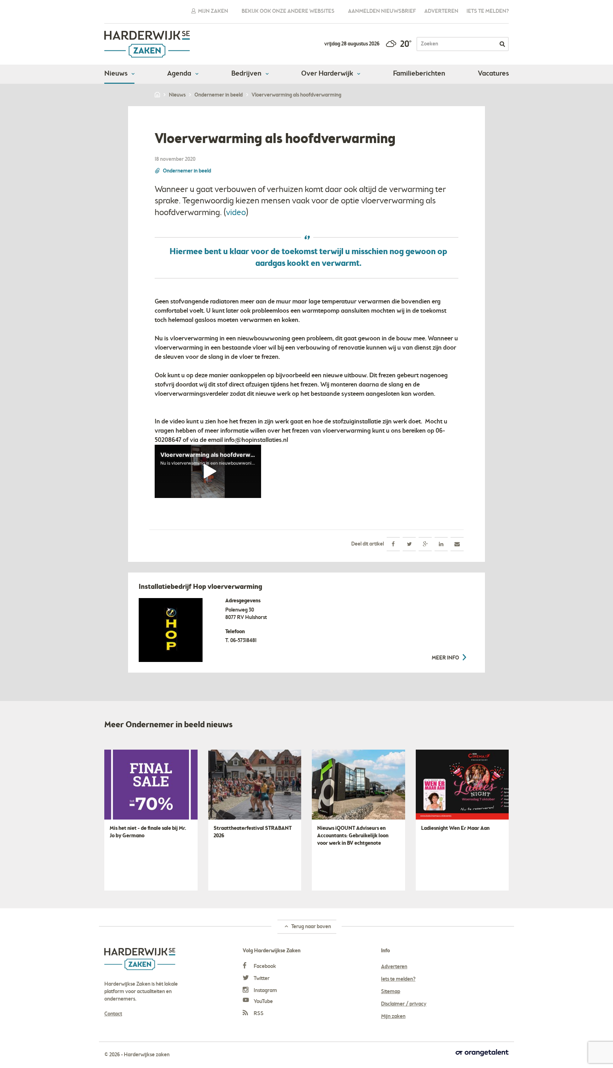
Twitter (261, 978)
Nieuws (116, 73)
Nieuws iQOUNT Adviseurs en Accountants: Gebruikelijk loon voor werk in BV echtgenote (352, 836)
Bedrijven (247, 73)
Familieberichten (419, 73)
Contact (113, 1014)
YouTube (263, 1001)
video (236, 212)
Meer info (446, 658)
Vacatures (493, 73)
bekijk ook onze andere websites (288, 11)
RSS (258, 1013)
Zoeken (502, 44)
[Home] (158, 95)
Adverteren (441, 11)
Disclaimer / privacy (403, 1004)
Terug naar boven (310, 926)
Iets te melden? (487, 11)
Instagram (265, 990)
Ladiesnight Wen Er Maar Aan (455, 828)
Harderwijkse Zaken (147, 44)
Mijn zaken (212, 11)
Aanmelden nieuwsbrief (382, 11)
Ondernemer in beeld (187, 171)
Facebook (264, 966)
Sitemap (390, 991)
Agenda (180, 73)
